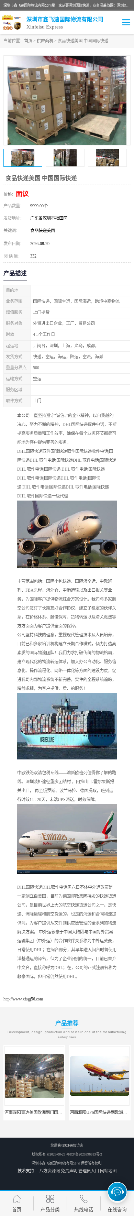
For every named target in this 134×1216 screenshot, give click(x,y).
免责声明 (69, 1171)
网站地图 (108, 1171)
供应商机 (45, 41)
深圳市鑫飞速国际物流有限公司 (56, 1163)
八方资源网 (49, 1171)
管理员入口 (88, 1171)
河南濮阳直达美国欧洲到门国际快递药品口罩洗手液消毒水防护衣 (64, 1112)
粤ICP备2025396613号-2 (84, 1154)
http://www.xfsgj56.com (23, 999)
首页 (28, 41)
